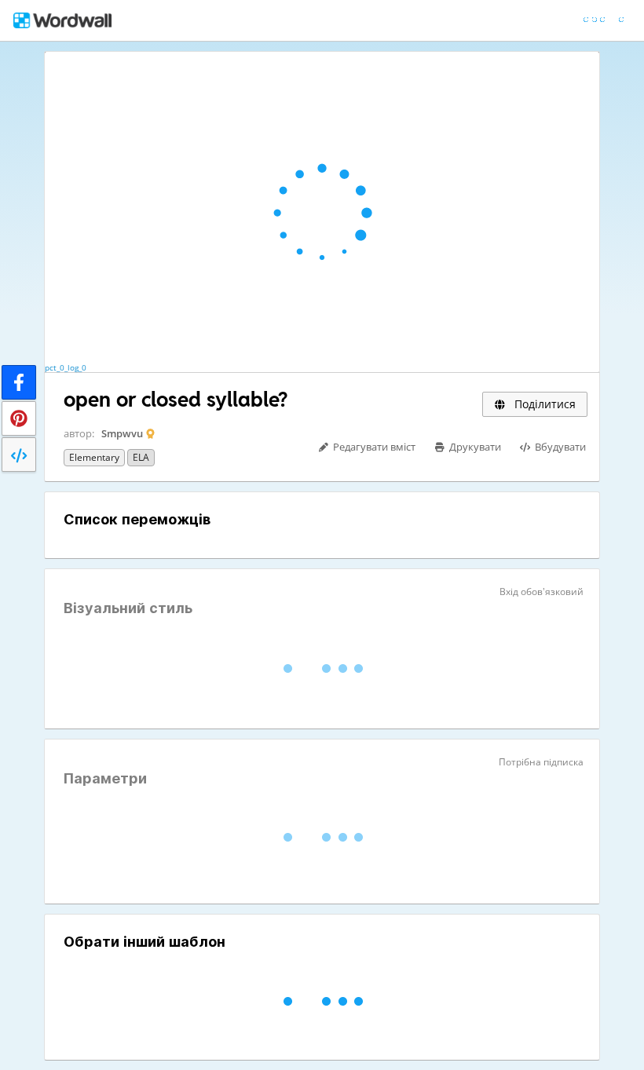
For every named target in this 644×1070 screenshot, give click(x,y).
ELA (141, 457)
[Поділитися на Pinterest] (19, 418)
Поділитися (543, 403)
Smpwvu (122, 433)
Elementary (94, 457)
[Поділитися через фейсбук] (19, 382)
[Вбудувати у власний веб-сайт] (19, 454)
